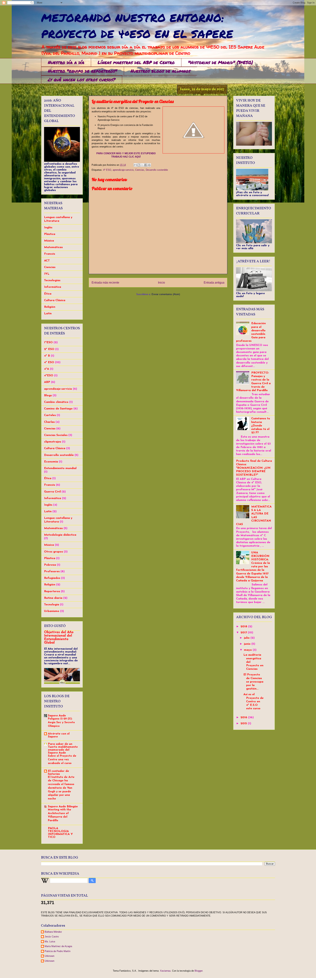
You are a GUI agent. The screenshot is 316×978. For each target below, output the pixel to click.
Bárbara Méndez (53, 931)
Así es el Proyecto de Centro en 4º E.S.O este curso (253, 701)
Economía (51, 461)
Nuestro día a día (66, 62)
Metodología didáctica (60, 534)
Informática (52, 287)
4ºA (46, 369)
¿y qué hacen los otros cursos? (81, 79)
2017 (244, 632)
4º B (47, 355)
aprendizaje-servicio (123, 169)
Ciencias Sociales (55, 435)
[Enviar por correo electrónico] (135, 165)
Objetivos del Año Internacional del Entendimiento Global (59, 637)
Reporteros (52, 591)
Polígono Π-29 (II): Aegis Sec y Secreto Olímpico (61, 722)
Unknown (49, 956)
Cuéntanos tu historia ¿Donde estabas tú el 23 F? (260, 425)
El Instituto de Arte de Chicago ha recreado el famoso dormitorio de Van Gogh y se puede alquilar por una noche (61, 788)
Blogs (48, 395)
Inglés (48, 227)
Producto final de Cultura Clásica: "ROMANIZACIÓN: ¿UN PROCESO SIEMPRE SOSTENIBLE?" (254, 468)
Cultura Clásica (54, 300)
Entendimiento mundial (60, 468)
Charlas (49, 422)
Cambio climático (56, 402)
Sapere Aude (57, 715)
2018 (244, 626)
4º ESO (107, 169)
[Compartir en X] (142, 165)
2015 (244, 723)
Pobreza (50, 564)
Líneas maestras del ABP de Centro (136, 62)
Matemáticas (53, 247)
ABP (47, 382)
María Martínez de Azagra (58, 946)
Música (49, 240)
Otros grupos (53, 551)
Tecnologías (52, 280)
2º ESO (49, 349)
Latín (48, 313)
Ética (47, 293)
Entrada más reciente (105, 282)
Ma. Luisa (50, 941)
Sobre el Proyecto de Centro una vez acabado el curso (62, 760)
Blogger (198, 970)
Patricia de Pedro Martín (57, 951)
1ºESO (48, 342)
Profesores (52, 571)
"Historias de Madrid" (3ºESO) (220, 62)
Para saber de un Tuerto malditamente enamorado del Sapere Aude (63, 748)
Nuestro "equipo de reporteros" (82, 71)
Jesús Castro (52, 936)
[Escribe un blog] (139, 165)
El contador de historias (58, 772)
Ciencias (139, 169)
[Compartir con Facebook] (146, 165)
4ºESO (48, 375)
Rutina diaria (53, 598)
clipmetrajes (52, 441)
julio (247, 637)
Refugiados (52, 578)
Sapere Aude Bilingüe (63, 806)
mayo (248, 650)
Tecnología (51, 604)
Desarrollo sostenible (157, 169)
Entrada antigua (214, 282)
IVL (46, 273)
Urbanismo (51, 611)
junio (247, 643)
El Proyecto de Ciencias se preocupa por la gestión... (253, 681)
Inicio (161, 282)
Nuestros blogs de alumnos (160, 71)
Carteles (50, 415)
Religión (49, 307)
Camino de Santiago (58, 408)
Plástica (49, 234)
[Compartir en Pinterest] (149, 165)
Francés (49, 253)
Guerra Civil (52, 491)
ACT (47, 260)
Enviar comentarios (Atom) (166, 294)
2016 (244, 717)
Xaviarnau (165, 970)
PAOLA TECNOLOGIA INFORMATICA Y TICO (60, 833)
